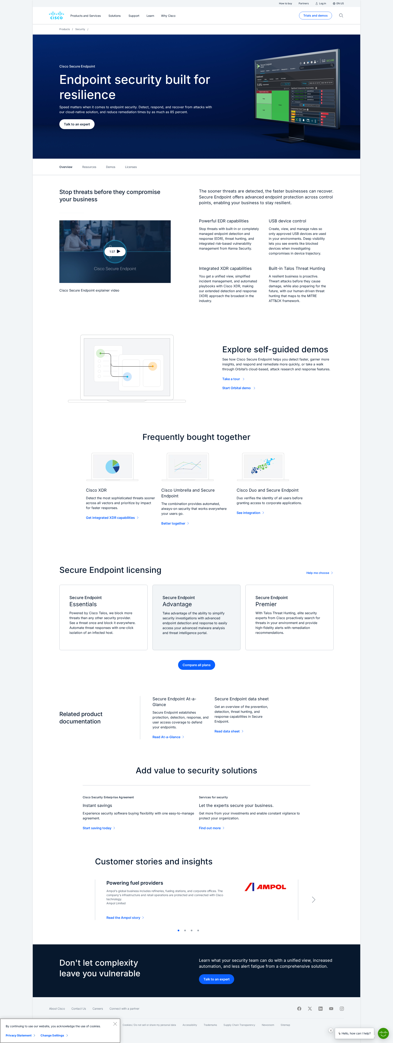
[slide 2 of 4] (185, 930)
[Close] (115, 1024)
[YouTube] (331, 1009)
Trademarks (210, 1024)
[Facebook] (299, 1009)
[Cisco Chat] (383, 1033)
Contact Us (78, 1008)
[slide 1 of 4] (178, 930)
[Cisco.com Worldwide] (56, 15)
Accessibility (190, 1024)
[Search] (341, 15)
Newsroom (268, 1024)
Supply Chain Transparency (239, 1024)
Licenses (131, 167)
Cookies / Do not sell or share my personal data (149, 1024)
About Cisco (57, 1008)
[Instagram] (342, 1009)
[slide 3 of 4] (191, 930)
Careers (98, 1008)
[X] (310, 1009)
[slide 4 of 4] (198, 930)
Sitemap (285, 1024)
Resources (89, 167)
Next (313, 900)
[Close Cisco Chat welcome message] (330, 1030)
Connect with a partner (124, 1008)
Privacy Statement (19, 1035)
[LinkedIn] (320, 1009)
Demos (110, 167)
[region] (60, 1030)
